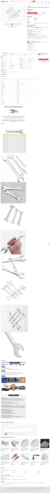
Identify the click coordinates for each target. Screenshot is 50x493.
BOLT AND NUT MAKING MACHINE (4, 470)
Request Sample (39, 14)
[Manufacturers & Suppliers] (4, 1)
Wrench (1, 471)
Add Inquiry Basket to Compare (13, 26)
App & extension (41, 3)
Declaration (32, 490)
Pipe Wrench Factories (19, 482)
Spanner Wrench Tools (42, 482)
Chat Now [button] (44, 61)
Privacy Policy (35, 490)
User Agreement (28, 490)
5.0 (40, 54)
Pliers (10, 479)
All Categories (3, 3)
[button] (34, 54)
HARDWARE (14, 470)
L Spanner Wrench (31, 482)
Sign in (48, 1)
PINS (25, 471)
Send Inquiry (43, 59)
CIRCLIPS (38, 470)
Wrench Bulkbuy (10, 484)
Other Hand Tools (7, 479)
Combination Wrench (15, 479)
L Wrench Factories (3, 482)
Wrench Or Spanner (36, 482)
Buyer (33, 3)
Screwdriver (2, 479)
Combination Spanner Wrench (4, 484)
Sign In (28, 50)
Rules (48, 3)
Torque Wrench (20, 479)
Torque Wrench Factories (13, 482)
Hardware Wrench (25, 482)
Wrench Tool (8, 482)
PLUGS (25, 470)
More (1, 485)
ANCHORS (38, 471)
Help (37, 3)
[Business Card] (48, 56)
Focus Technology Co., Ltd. (20, 490)
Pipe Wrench (24, 479)
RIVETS (13, 471)
